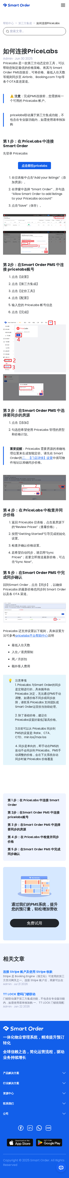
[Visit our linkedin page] (30, 1128)
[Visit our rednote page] (48, 1128)
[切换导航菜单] (63, 5)
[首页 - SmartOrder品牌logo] (16, 5)
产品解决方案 (11, 1073)
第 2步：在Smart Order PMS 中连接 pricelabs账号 (34, 814)
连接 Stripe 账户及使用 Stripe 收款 (28, 971)
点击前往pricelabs (34, 165)
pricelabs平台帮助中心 (31, 635)
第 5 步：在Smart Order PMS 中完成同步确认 (34, 851)
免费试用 (34, 923)
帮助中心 (8, 23)
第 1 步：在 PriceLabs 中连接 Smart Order (33, 802)
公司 (5, 1114)
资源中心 (8, 1093)
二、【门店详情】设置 (37, 458)
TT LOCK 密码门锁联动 (19, 994)
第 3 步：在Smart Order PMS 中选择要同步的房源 (34, 827)
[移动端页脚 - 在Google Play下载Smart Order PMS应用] (49, 1142)
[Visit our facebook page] (21, 1128)
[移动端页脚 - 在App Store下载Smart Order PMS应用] (20, 1142)
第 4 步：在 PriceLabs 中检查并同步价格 (33, 839)
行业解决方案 (11, 1083)
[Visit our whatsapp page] (39, 1128)
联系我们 (8, 1103)
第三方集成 (25, 23)
